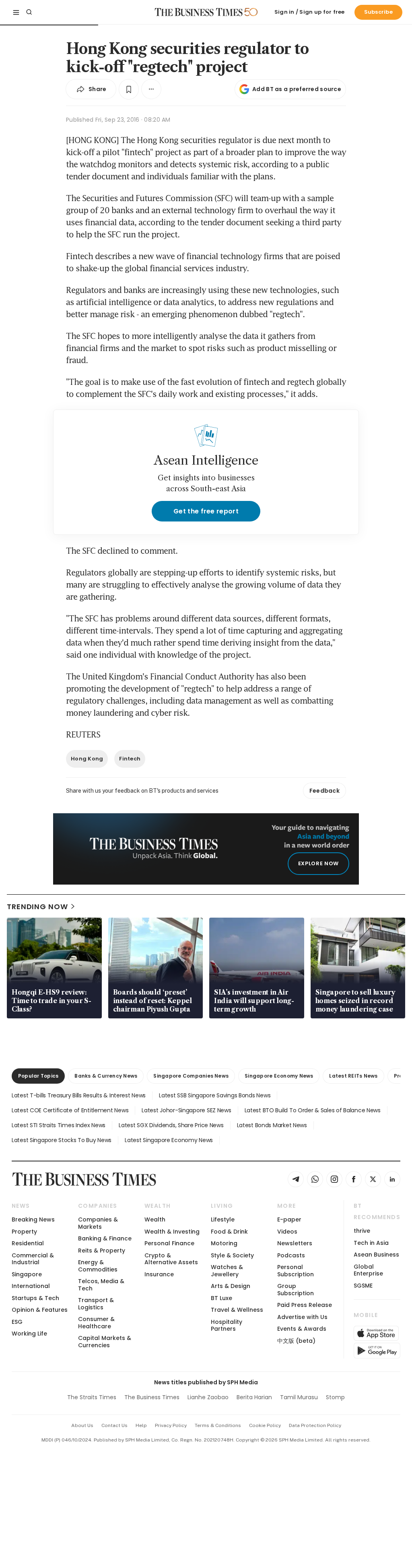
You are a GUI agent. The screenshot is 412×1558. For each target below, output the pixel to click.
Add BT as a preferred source (296, 89)
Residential (28, 1243)
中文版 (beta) (296, 1341)
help (141, 1425)
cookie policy (265, 1425)
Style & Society (232, 1255)
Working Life (29, 1333)
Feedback (324, 791)
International (31, 1286)
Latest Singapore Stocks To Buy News (61, 1140)
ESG (17, 1322)
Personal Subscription (295, 1270)
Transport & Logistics (96, 1303)
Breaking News (33, 1219)
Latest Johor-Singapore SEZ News (186, 1110)
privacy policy (171, 1425)
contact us (114, 1425)
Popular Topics (38, 1075)
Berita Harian (254, 1397)
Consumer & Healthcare (96, 1322)
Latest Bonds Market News (272, 1125)
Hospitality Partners (226, 1325)
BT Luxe (221, 1298)
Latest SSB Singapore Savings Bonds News (214, 1095)
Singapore (27, 1274)
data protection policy (315, 1425)
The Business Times (151, 1397)
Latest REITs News (353, 1075)
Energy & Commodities (97, 1265)
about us (82, 1425)
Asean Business (376, 1255)
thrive (362, 1231)
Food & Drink (229, 1232)
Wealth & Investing (172, 1232)
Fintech (129, 758)
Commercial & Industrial (33, 1258)
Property (24, 1232)
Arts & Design (230, 1286)
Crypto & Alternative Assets (171, 1258)
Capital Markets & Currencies (104, 1341)
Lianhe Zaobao (208, 1397)
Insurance (159, 1274)
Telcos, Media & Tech (101, 1284)
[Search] (29, 12)
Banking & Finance (105, 1238)
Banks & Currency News (105, 1075)
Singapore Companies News (191, 1075)
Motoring (224, 1243)
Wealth (154, 1219)
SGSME (363, 1286)
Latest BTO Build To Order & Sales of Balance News (313, 1110)
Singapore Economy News (279, 1075)
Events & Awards (301, 1329)
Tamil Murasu (299, 1397)
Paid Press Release (304, 1305)
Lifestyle (223, 1219)
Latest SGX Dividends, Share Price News (171, 1125)
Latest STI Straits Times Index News (58, 1125)
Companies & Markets (98, 1222)
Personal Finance (169, 1243)
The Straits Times (91, 1397)
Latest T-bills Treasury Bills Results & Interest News (79, 1095)
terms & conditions (218, 1425)
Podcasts (291, 1255)
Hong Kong (87, 758)
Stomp (335, 1397)
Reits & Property (101, 1250)
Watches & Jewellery (227, 1270)
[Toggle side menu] (16, 12)
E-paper (289, 1219)
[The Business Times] (198, 12)
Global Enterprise (368, 1270)
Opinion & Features (40, 1310)
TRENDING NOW (37, 907)
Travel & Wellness (237, 1310)
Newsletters (294, 1243)
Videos (287, 1232)
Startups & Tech (35, 1298)
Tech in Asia (371, 1243)
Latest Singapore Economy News (169, 1140)
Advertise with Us (302, 1317)
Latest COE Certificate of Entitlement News (70, 1110)
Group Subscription (295, 1289)
